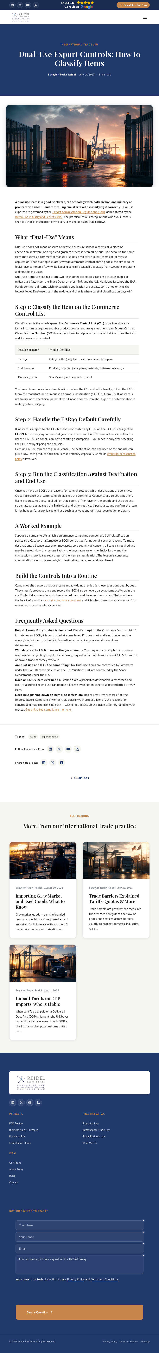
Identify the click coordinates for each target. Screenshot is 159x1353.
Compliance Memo (20, 1143)
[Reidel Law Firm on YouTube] (28, 5)
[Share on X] (52, 762)
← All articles (79, 778)
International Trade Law (96, 1130)
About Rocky (16, 1169)
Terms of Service (129, 1341)
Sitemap (145, 1341)
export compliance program (63, 600)
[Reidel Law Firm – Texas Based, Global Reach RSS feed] (36, 5)
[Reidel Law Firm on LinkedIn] (12, 5)
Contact (13, 1182)
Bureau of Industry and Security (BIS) (38, 217)
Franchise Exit (17, 1136)
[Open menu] (145, 17)
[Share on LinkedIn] (44, 762)
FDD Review (16, 1123)
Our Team (15, 1162)
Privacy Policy (110, 1341)
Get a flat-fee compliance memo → (48, 709)
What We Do (90, 1143)
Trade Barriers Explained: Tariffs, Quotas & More (114, 898)
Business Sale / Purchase (23, 1130)
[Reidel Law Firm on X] (20, 5)
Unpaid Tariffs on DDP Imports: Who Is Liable (38, 1001)
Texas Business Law (94, 1136)
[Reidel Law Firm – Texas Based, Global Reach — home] (21, 17)
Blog (12, 1175)
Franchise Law (91, 1123)
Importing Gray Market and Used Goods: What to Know (40, 901)
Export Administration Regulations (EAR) (78, 212)
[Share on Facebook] (61, 762)
